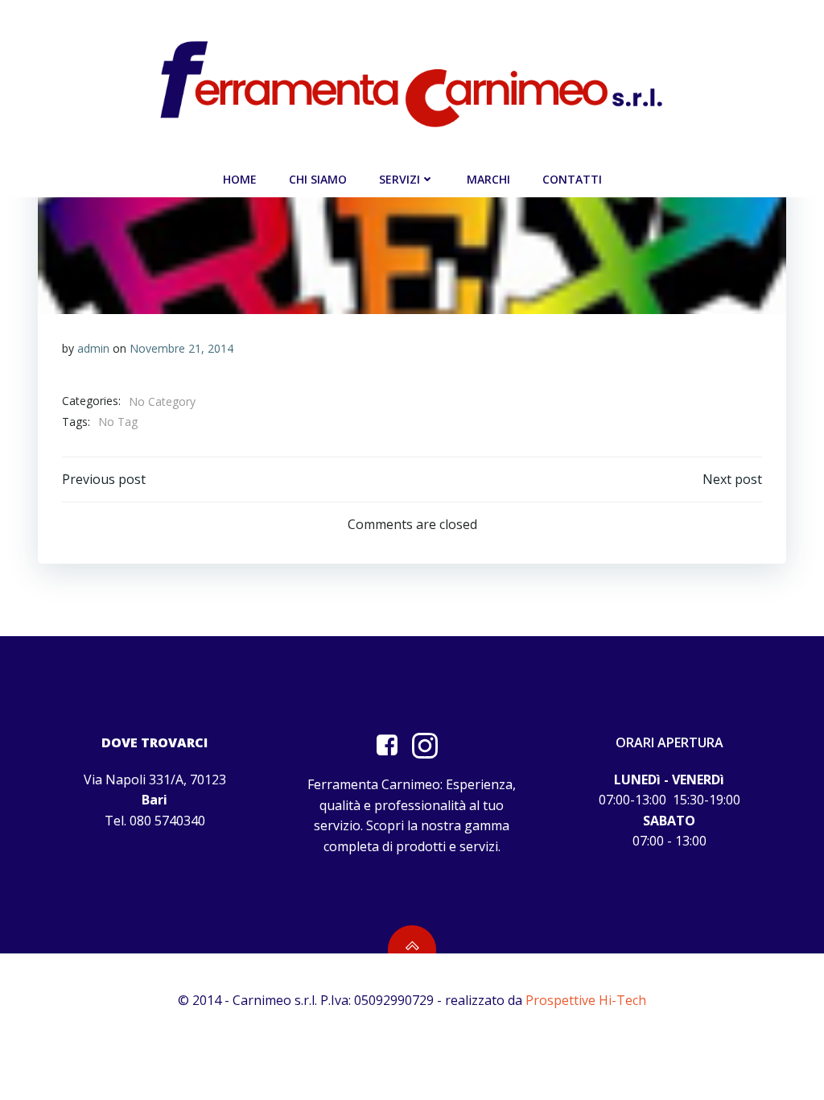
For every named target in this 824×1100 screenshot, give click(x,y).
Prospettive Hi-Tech (585, 1000)
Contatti (572, 179)
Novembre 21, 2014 (181, 348)
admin (93, 348)
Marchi (488, 179)
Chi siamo (318, 179)
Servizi (399, 179)
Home (240, 179)
